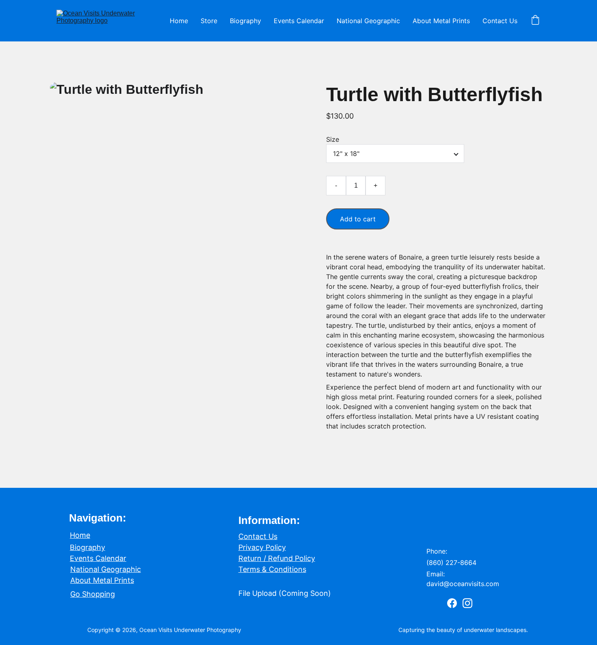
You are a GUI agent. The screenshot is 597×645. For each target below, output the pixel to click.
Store (209, 21)
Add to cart (358, 219)
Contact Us (499, 21)
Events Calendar (299, 21)
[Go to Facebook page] (452, 603)
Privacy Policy (262, 547)
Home (179, 21)
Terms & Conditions (272, 569)
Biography (245, 21)
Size (332, 139)
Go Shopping (92, 594)
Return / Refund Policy (276, 558)
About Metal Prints (441, 21)
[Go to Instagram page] (467, 603)
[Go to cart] (535, 21)
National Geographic (368, 21)
